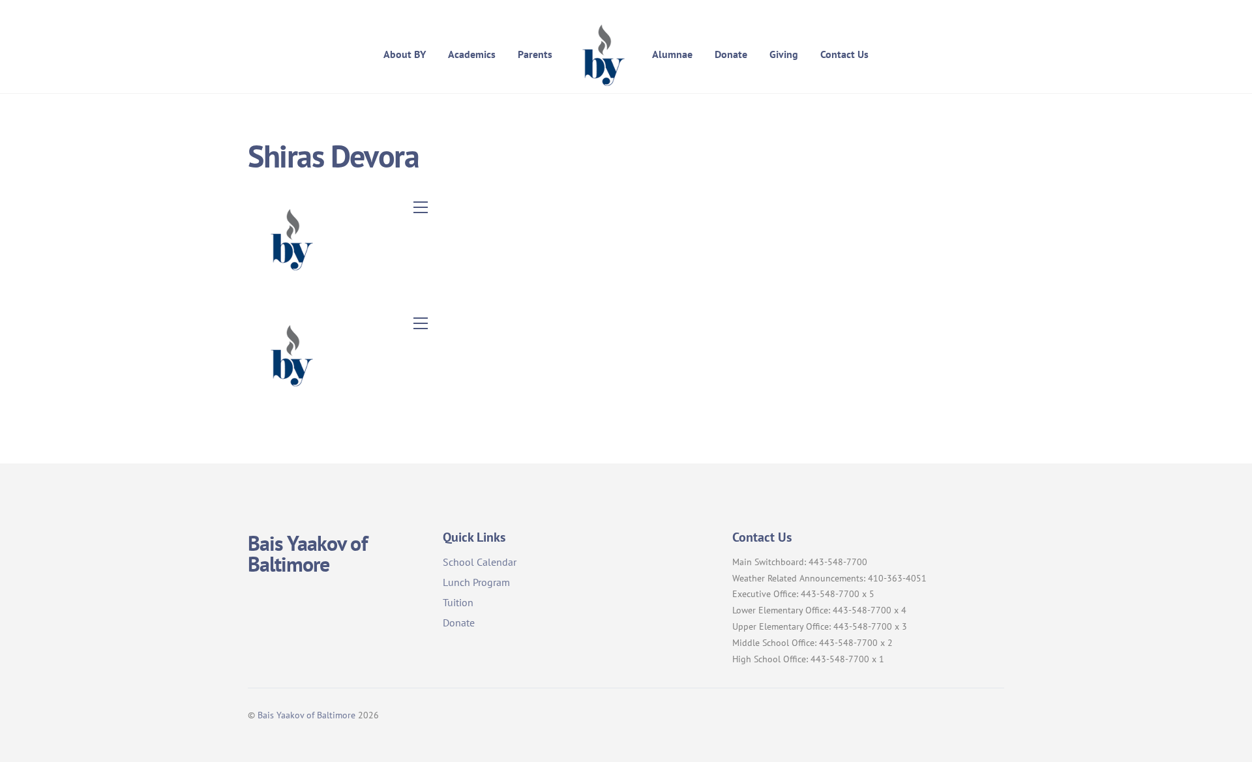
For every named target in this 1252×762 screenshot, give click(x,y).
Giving (783, 54)
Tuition (458, 602)
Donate (731, 54)
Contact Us (844, 54)
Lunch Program (476, 582)
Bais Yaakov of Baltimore (306, 715)
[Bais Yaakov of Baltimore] (601, 54)
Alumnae (672, 54)
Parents (535, 54)
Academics (472, 54)
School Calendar (479, 561)
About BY (404, 54)
